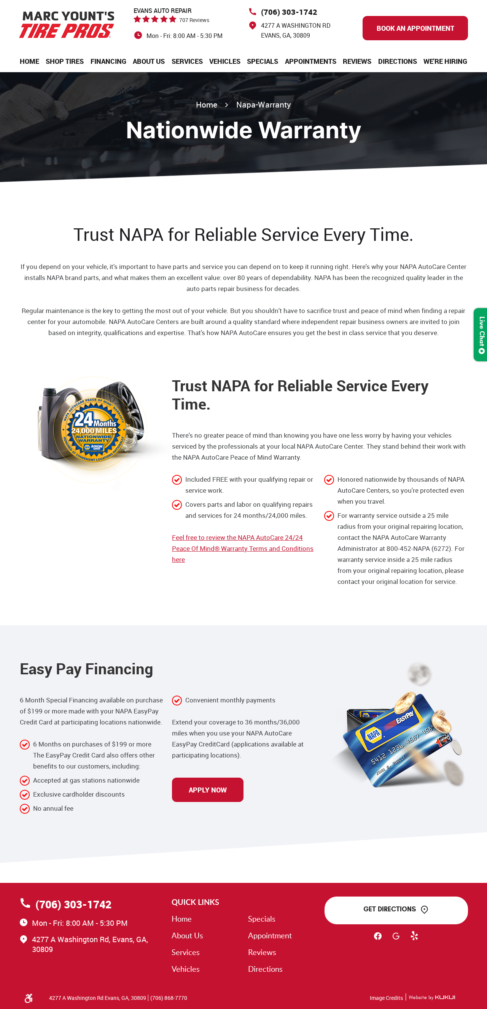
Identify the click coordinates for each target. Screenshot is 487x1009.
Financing (108, 61)
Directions (397, 61)
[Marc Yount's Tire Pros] (66, 24)
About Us (149, 61)
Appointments (310, 61)
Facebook (378, 939)
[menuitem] (29, 61)
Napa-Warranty (263, 104)
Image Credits (386, 997)
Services (187, 61)
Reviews (357, 61)
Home (29, 61)
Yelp (414, 939)
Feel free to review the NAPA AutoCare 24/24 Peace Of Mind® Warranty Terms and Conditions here (243, 548)
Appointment (270, 935)
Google (396, 939)
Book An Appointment (415, 28)
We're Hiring (445, 61)
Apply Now (208, 789)
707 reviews (194, 20)
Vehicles (224, 61)
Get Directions (389, 909)
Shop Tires (65, 61)
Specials (262, 61)
